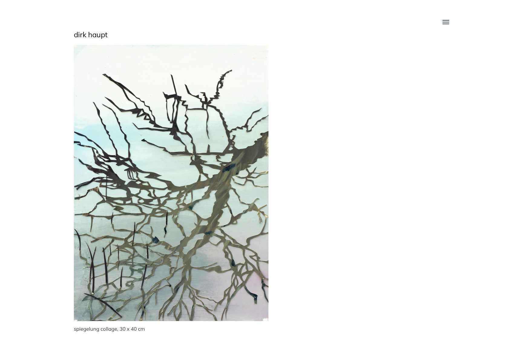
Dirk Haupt (90, 34)
